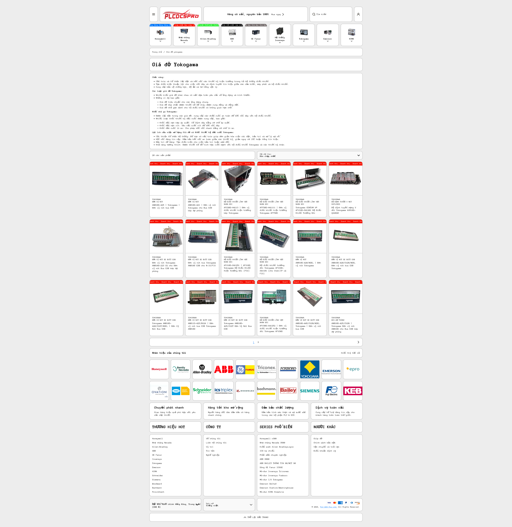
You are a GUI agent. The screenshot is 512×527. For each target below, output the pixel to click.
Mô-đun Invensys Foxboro (273, 475)
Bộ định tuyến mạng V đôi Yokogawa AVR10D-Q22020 (344, 210)
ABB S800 (264, 459)
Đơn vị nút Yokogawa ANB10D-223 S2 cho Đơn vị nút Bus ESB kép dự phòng (165, 267)
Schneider (157, 475)
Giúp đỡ (318, 438)
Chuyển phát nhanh (169, 407)
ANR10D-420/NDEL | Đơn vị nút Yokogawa (308, 264)
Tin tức (210, 451)
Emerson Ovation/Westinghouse (276, 488)
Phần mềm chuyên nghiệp (273, 455)
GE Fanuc (157, 455)
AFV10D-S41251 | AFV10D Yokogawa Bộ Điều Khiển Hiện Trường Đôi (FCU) (237, 268)
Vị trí (209, 447)
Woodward (157, 484)
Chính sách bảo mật (325, 443)
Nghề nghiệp (213, 455)
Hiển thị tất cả (350, 353)
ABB (154, 451)
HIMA (154, 471)
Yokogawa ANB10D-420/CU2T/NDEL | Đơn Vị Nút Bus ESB (165, 326)
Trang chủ (157, 52)
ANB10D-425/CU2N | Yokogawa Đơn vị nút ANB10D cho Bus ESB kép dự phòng (345, 327)
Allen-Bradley (160, 447)
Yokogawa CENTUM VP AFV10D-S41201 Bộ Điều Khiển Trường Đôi (308, 210)
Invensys (157, 459)
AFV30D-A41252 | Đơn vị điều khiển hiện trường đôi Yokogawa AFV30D (273, 328)
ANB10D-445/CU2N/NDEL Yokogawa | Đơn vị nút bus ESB (308, 326)
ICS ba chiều (267, 451)
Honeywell (157, 438)
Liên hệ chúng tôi (216, 443)
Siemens (156, 479)
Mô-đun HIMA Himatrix (272, 492)
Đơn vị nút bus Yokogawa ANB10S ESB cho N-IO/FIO (202, 264)
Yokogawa (157, 463)
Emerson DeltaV (268, 484)
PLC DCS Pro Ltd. (328, 507)
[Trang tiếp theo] (358, 342)
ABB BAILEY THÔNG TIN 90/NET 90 (278, 463)
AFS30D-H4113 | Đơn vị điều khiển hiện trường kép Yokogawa (237, 210)
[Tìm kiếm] (312, 14)
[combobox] (331, 14)
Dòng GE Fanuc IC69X (271, 467)
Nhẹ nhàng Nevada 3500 (272, 443)
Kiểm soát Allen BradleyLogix (277, 447)
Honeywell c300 (268, 438)
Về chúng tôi (213, 438)
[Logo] (181, 14)
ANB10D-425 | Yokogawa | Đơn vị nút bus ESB (166, 206)
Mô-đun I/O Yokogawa (271, 479)
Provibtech (158, 492)
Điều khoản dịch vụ (325, 451)
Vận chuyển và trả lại (326, 447)
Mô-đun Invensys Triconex (274, 471)
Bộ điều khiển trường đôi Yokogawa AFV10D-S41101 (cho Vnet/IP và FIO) (273, 269)
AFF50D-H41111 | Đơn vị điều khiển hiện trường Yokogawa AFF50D (273, 210)
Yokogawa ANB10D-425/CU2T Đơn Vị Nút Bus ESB (238, 326)
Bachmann (157, 488)
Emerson (156, 467)
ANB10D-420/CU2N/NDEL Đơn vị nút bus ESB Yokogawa (344, 265)
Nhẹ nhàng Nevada (162, 443)
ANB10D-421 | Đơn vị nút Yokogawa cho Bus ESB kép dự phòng (202, 208)
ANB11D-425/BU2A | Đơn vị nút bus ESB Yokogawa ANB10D (202, 326)
